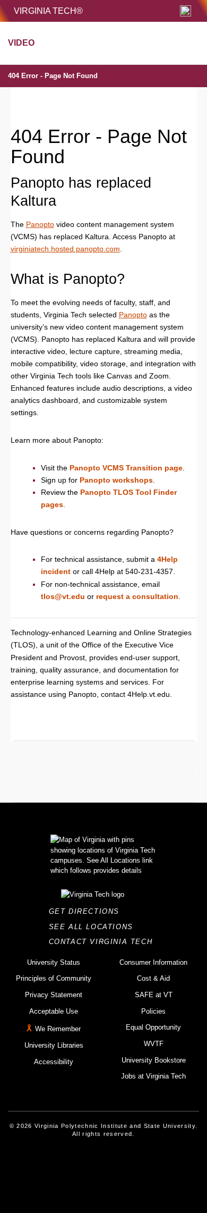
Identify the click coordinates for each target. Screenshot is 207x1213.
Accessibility (53, 1062)
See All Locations (94, 927)
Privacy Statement (53, 995)
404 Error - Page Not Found (53, 76)
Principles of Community (53, 978)
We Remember (58, 1029)
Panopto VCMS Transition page (126, 468)
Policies (153, 1011)
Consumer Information (153, 962)
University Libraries (53, 1045)
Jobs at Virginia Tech (153, 1076)
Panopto (40, 224)
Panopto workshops (116, 480)
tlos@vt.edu (63, 596)
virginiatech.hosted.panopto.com (65, 249)
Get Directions (87, 911)
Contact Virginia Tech (104, 942)
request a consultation (137, 596)
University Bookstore (154, 1060)
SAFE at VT (153, 995)
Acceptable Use (53, 1011)
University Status (53, 962)
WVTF (153, 1044)
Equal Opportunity (153, 1027)
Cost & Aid (153, 978)
